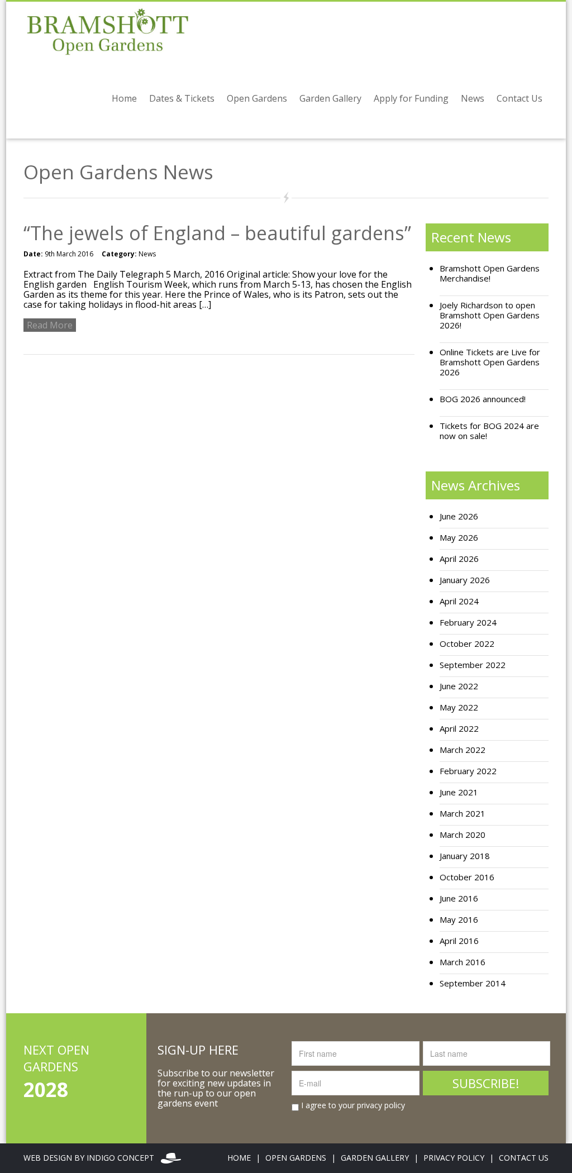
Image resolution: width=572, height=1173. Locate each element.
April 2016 (459, 941)
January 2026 (465, 580)
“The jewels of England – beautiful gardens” (217, 233)
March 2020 (462, 834)
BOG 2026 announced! (483, 399)
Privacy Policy (453, 1157)
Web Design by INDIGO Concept (92, 1157)
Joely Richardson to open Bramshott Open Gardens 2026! (490, 315)
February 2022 (468, 771)
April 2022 (459, 728)
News (472, 98)
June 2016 (459, 898)
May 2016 (459, 919)
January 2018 (465, 856)
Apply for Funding (411, 98)
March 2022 (462, 750)
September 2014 (473, 983)
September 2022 (473, 665)
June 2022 (459, 686)
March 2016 (462, 962)
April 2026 (459, 559)
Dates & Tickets (181, 98)
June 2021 (459, 792)
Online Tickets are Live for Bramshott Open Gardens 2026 (490, 362)
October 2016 (467, 877)
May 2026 (459, 537)
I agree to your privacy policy (352, 1105)
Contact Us (519, 98)
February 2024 (468, 622)
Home (124, 98)
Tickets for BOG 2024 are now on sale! (489, 431)
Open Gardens (257, 98)
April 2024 (459, 601)
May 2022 (459, 707)
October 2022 (467, 643)
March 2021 (462, 813)
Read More (50, 325)
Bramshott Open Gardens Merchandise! (490, 273)
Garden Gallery (330, 98)
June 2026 (459, 516)
